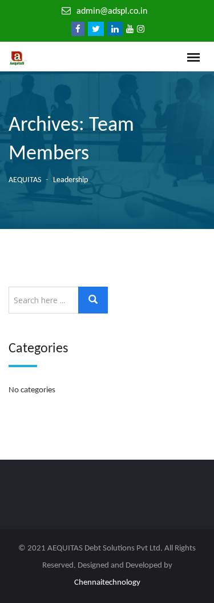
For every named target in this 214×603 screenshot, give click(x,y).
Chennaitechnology (107, 582)
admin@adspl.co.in (111, 11)
